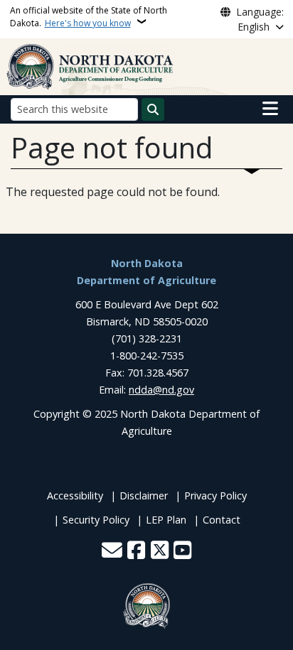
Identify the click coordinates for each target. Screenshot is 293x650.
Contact (221, 519)
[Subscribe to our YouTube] (182, 551)
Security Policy (96, 519)
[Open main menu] (270, 108)
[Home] (90, 65)
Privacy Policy (215, 495)
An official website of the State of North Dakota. (88, 16)
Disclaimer (143, 495)
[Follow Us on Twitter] (160, 551)
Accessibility (75, 495)
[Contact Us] (112, 551)
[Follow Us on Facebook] (136, 551)
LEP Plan (166, 519)
